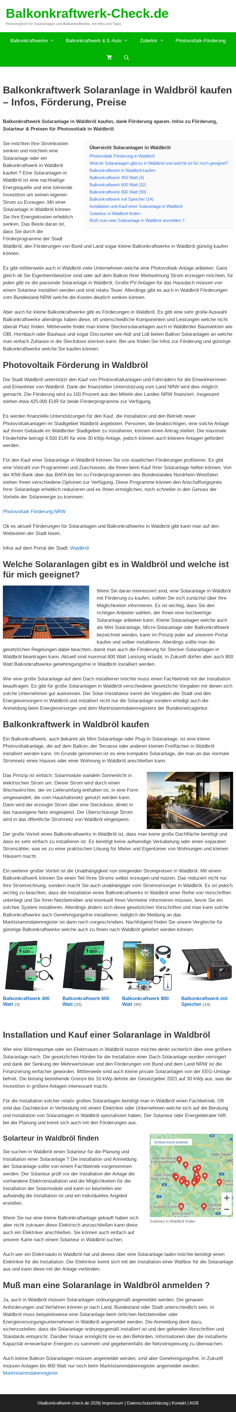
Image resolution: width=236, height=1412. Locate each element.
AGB (194, 1403)
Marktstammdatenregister (30, 1373)
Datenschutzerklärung (147, 1403)
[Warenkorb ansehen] (109, 58)
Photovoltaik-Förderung (201, 40)
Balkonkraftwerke (29, 40)
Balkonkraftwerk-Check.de (87, 13)
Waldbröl (79, 548)
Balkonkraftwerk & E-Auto (93, 40)
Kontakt (179, 1403)
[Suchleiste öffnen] (127, 58)
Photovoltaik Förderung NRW (34, 511)
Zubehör (148, 40)
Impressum (112, 1403)
